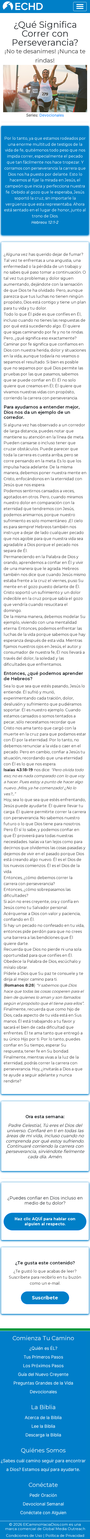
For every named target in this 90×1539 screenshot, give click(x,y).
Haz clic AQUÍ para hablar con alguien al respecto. (45, 1221)
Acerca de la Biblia (43, 1417)
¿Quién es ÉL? (43, 1348)
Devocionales (51, 115)
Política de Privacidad (64, 1535)
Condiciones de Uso (24, 1535)
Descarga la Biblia (43, 1434)
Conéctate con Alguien (43, 1512)
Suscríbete (45, 1298)
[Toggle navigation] (80, 6)
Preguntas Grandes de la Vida (43, 1383)
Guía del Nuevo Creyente (43, 1374)
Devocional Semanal (43, 1503)
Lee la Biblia (43, 1426)
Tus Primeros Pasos (43, 1356)
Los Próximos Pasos (43, 1365)
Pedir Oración (43, 1495)
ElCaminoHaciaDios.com (45, 1524)
